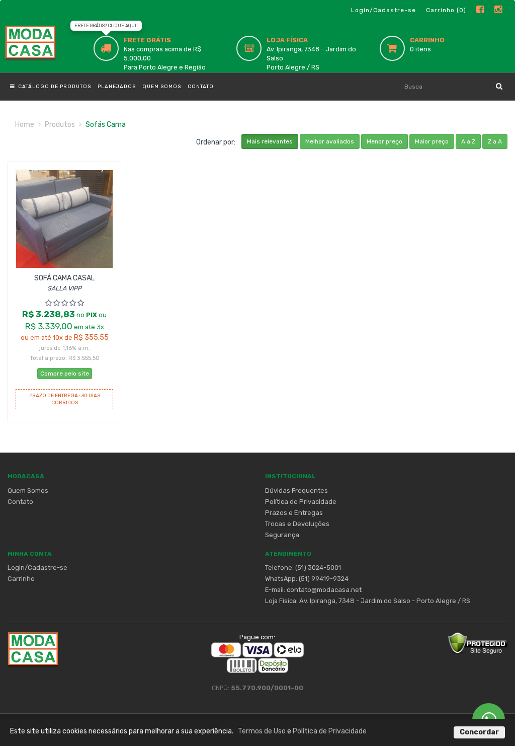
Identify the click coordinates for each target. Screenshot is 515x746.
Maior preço (432, 141)
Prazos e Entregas (294, 512)
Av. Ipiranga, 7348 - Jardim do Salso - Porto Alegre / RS (384, 601)
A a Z (468, 141)
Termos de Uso (262, 731)
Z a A (495, 141)
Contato (201, 87)
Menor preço (384, 141)
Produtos (60, 124)
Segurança (282, 535)
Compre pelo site (64, 373)
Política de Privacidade (300, 501)
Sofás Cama (105, 124)
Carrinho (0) (446, 10)
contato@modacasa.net (324, 589)
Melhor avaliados (329, 141)
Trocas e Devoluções (297, 524)
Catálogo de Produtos (53, 87)
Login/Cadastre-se (383, 10)
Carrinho (21, 578)
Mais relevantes (270, 141)
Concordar (479, 732)
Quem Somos (161, 87)
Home (24, 124)
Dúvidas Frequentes (296, 490)
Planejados (117, 87)
